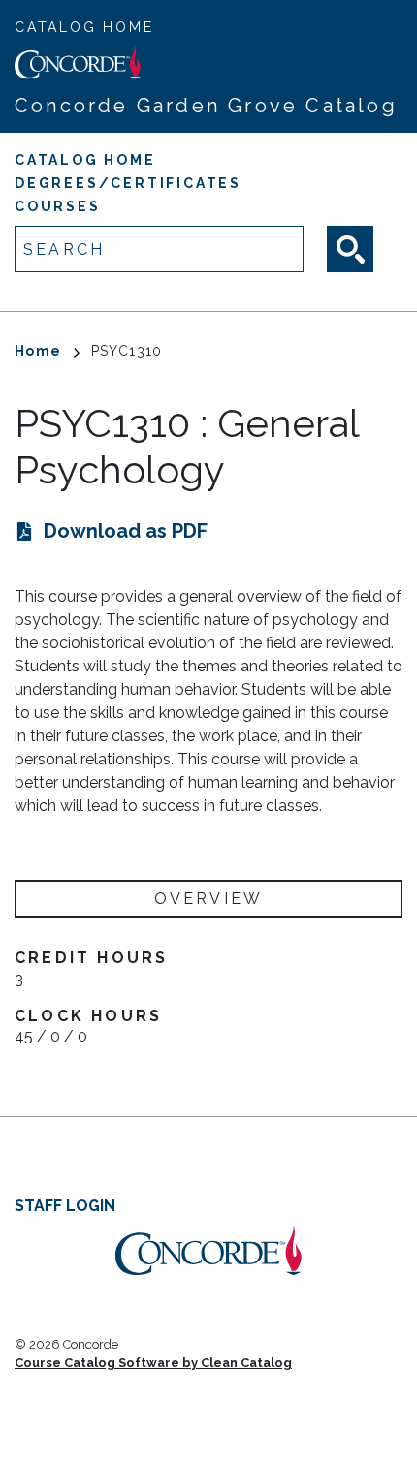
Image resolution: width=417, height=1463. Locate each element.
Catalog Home (84, 27)
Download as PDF (126, 531)
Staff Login (65, 1206)
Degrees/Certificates (128, 183)
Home (38, 350)
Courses (58, 206)
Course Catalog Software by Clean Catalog (153, 1362)
